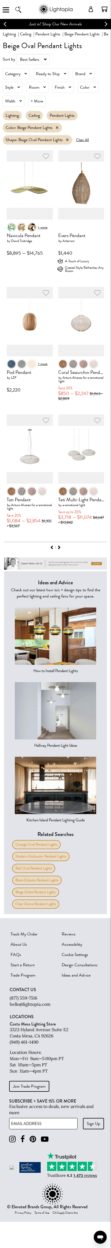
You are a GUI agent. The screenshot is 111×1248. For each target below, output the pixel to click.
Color (84, 87)
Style (9, 87)
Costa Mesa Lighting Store (33, 1024)
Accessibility (72, 944)
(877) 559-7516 (23, 998)
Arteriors (69, 240)
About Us (19, 944)
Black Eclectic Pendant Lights (36, 880)
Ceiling (25, 34)
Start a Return (23, 965)
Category (12, 74)
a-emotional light (74, 504)
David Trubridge (21, 240)
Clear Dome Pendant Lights (35, 904)
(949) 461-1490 (24, 1042)
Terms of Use (41, 1213)
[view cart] (104, 9)
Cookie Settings (75, 954)
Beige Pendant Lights (82, 34)
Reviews (68, 934)
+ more (42, 227)
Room (34, 87)
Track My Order (24, 934)
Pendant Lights (47, 34)
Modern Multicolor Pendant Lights (40, 856)
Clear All (82, 140)
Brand (80, 74)
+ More (37, 101)
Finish (60, 87)
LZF (13, 377)
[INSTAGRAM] (12, 1139)
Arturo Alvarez (72, 377)
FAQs (16, 954)
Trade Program (23, 975)
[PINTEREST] (33, 1139)
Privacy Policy (23, 1213)
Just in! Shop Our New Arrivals (55, 24)
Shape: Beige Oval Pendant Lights (34, 140)
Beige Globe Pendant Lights (35, 892)
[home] (55, 13)
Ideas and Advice (76, 975)
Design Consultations (80, 965)
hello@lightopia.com (30, 1004)
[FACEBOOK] (22, 1139)
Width (10, 101)
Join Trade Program (29, 1086)
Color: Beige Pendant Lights (29, 127)
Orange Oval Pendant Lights (36, 844)
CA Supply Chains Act (65, 1213)
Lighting (9, 34)
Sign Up (93, 1123)
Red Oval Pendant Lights (33, 868)
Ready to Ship (48, 74)
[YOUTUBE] (44, 1139)
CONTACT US (23, 989)
